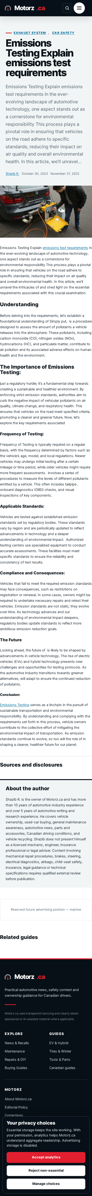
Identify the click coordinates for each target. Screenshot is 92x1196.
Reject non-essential (46, 1170)
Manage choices (46, 1184)
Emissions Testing (14, 705)
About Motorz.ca (18, 1099)
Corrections (14, 1115)
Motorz (29, 8)
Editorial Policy (16, 1107)
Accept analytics (46, 1157)
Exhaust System (30, 33)
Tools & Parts (59, 1059)
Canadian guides (62, 1068)
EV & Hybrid (58, 1043)
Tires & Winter (60, 1051)
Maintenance (15, 1051)
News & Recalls (17, 1043)
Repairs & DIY (15, 1059)
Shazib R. (12, 173)
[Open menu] (79, 8)
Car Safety (63, 33)
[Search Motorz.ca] (67, 8)
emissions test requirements (65, 248)
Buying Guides (16, 1068)
